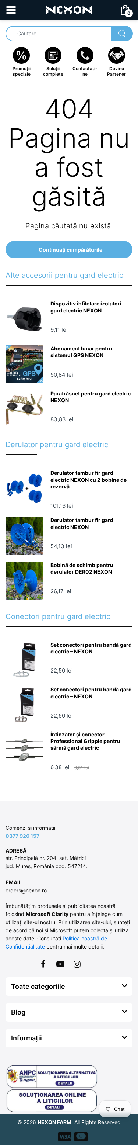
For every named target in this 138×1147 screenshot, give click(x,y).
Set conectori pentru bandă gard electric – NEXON (91, 648)
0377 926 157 (22, 836)
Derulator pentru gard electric (57, 444)
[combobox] (69, 34)
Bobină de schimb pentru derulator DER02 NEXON (81, 568)
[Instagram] (77, 964)
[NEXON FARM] (69, 9)
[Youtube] (60, 964)
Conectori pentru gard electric (58, 616)
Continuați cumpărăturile (70, 249)
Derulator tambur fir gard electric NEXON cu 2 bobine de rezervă (88, 479)
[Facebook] (43, 964)
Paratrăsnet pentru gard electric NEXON (90, 396)
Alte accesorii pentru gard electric (64, 275)
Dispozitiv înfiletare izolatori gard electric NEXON (85, 306)
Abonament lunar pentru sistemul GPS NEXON (81, 351)
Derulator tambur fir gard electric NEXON (81, 523)
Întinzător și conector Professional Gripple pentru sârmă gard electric (85, 741)
